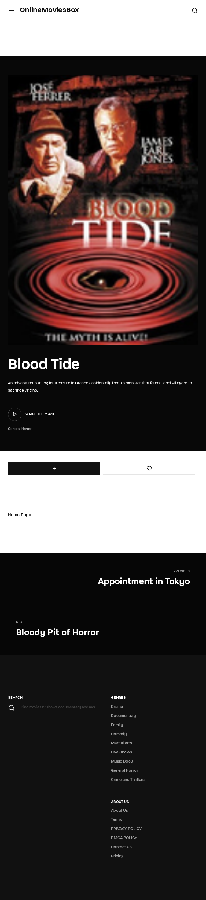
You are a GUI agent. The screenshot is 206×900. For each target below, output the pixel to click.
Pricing (117, 856)
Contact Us (121, 847)
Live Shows (122, 753)
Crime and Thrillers (128, 780)
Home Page (19, 515)
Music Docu (122, 762)
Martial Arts (121, 743)
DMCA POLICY (124, 838)
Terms (116, 820)
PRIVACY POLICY (126, 829)
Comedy (119, 734)
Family (117, 725)
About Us (119, 811)
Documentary (123, 716)
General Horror (19, 429)
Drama (117, 707)
